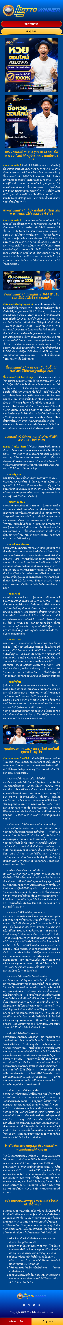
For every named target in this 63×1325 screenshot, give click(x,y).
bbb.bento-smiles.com (41, 1312)
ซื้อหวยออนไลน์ (11, 377)
